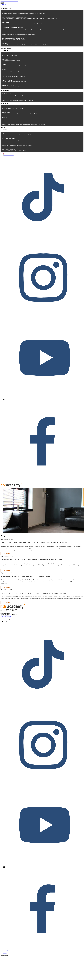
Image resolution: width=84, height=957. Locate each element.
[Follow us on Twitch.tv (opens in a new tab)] (4, 400)
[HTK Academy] (11, 486)
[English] (3, 153)
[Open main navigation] (2, 3)
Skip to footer (15, 1)
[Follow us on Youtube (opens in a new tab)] (43, 398)
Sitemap (4, 953)
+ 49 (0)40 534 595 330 (6, 616)
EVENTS (3, 127)
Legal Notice (6, 950)
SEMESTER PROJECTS (6, 48)
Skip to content (4, 1)
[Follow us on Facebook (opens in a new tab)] (43, 481)
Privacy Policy (6, 951)
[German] (8, 155)
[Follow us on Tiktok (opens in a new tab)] (43, 236)
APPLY (2, 6)
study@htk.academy (5, 615)
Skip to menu (9, 1)
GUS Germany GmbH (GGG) (16, 619)
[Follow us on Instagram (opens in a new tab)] (43, 317)
